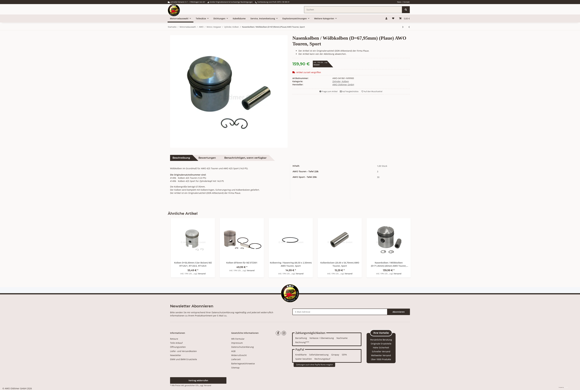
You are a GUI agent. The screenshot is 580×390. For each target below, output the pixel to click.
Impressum (237, 342)
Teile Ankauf (176, 342)
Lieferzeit (236, 359)
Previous (175, 245)
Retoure (174, 338)
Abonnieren (399, 311)
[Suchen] (406, 9)
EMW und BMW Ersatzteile (183, 359)
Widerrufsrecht (239, 355)
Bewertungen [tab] (207, 157)
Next (404, 245)
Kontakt (406, 2)
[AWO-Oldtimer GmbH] (177, 9)
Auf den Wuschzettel (372, 91)
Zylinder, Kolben (340, 81)
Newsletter (175, 355)
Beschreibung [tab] (181, 157)
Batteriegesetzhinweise (243, 363)
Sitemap (235, 367)
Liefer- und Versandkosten (183, 351)
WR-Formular (238, 338)
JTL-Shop (566, 387)
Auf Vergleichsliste (350, 91)
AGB (233, 351)
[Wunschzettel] (393, 18)
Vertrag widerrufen (198, 380)
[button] (386, 18)
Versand (316, 64)
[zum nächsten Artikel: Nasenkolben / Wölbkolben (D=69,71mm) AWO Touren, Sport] (403, 27)
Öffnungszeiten (178, 347)
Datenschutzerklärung (223, 312)
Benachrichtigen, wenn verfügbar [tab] (245, 157)
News (399, 2)
